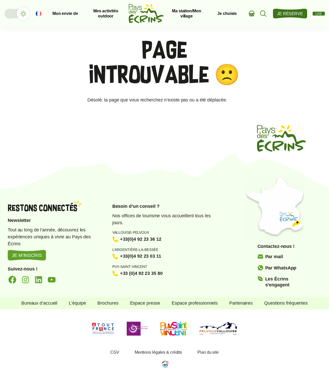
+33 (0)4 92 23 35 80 (141, 273)
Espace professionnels (195, 303)
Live (318, 13)
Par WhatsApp (281, 267)
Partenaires (241, 303)
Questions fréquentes (286, 303)
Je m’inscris (27, 255)
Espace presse (145, 303)
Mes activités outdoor (105, 13)
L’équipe (77, 303)
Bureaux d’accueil (39, 303)
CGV (114, 352)
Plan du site (208, 352)
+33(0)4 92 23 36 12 (140, 239)
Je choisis (227, 13)
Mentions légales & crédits (158, 352)
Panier (251, 13)
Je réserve (290, 14)
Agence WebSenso (165, 364)
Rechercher (263, 13)
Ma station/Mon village (186, 13)
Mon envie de (65, 13)
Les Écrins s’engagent (277, 281)
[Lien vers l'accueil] (146, 13)
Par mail (274, 256)
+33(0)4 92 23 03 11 (140, 256)
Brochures (107, 303)
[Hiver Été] (17, 13)
